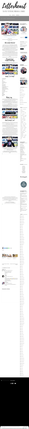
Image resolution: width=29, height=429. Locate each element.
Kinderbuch (22, 122)
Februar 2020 (22, 294)
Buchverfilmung (22, 111)
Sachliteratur (22, 131)
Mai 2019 (22, 309)
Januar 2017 (22, 356)
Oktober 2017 (22, 341)
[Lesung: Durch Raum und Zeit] (9, 255)
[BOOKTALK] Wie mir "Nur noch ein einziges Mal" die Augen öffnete (23, 194)
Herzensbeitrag (22, 90)
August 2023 (22, 224)
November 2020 (22, 279)
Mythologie (22, 127)
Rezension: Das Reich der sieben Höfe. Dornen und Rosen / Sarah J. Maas (23, 205)
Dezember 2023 (22, 217)
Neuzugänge (22, 97)
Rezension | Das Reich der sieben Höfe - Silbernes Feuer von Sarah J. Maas (23, 196)
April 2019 (22, 311)
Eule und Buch (23, 169)
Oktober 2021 (22, 261)
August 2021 (22, 264)
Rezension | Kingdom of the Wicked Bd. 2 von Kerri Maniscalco (23, 202)
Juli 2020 (22, 286)
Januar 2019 (22, 316)
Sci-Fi (25, 131)
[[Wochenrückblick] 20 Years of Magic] (15, 255)
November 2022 (22, 239)
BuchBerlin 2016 (3, 257)
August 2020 (22, 284)
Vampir (21, 137)
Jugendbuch (22, 121)
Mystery (24, 126)
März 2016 (22, 373)
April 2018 (22, 331)
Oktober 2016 (22, 361)
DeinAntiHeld (23, 168)
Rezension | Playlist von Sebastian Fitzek (5, 264)
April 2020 (22, 291)
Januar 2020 (22, 296)
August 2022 (22, 244)
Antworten (6, 274)
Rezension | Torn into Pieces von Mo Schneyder (13, 264)
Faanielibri (24, 170)
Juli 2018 (22, 326)
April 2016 (22, 371)
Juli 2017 (22, 346)
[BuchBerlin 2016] (4, 255)
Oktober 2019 (22, 301)
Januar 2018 (22, 336)
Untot (24, 136)
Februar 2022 (22, 254)
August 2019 (22, 304)
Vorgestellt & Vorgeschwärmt (24, 102)
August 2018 (22, 324)
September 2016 (22, 363)
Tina (5, 269)
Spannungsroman (23, 132)
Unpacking (22, 136)
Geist (21, 116)
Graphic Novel (24, 116)
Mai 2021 (22, 269)
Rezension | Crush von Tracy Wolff (23, 209)
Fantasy (25, 115)
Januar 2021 (22, 276)
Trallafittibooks (23, 172)
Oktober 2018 (22, 321)
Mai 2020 (22, 289)
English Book (22, 115)
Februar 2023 (22, 234)
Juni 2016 (22, 368)
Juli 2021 (22, 266)
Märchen (25, 127)
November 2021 (22, 259)
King (24, 122)
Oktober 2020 (22, 281)
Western (24, 137)
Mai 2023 (22, 229)
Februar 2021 (22, 274)
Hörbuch (24, 120)
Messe (21, 92)
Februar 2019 (22, 314)
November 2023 (22, 219)
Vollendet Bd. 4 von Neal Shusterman (6, 101)
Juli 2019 (22, 306)
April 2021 (22, 271)
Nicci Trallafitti (6, 282)
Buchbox (22, 110)
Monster (22, 126)
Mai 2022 (22, 249)
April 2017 (22, 351)
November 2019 (22, 299)
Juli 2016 (22, 366)
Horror (21, 120)
